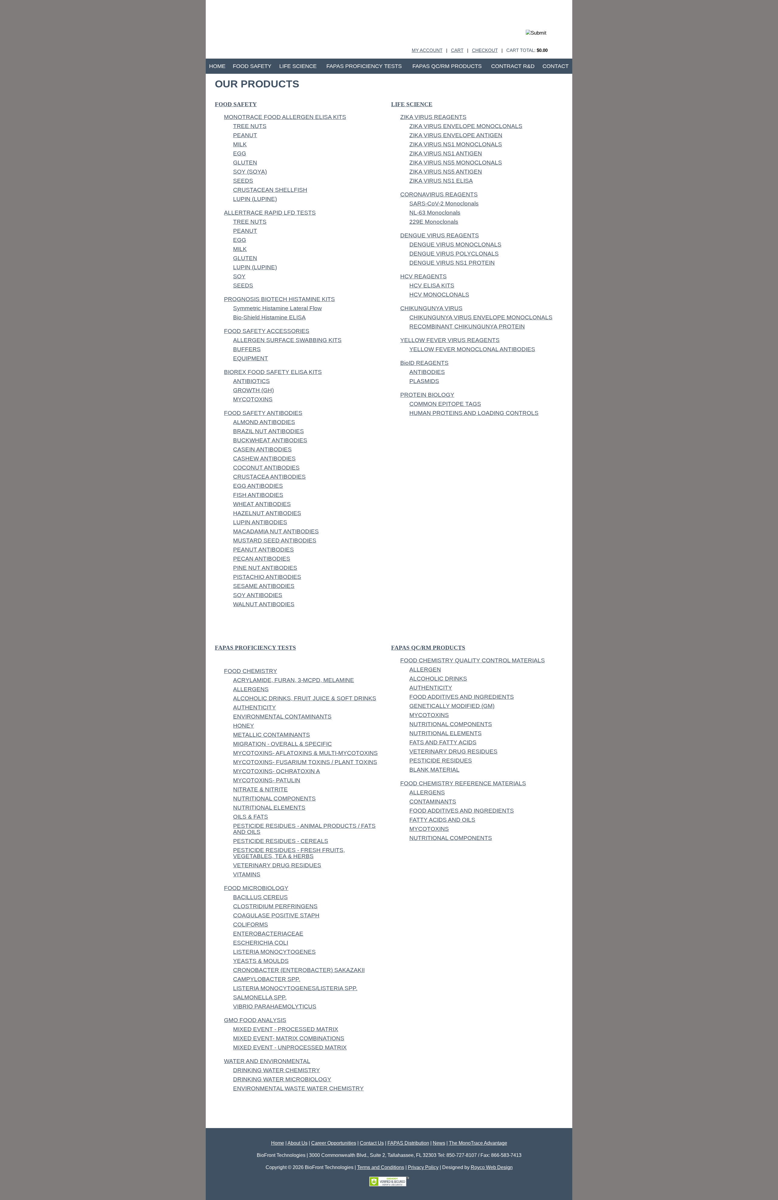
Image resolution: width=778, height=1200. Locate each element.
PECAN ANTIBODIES (261, 559)
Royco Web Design (492, 1167)
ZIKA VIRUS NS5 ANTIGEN (445, 171)
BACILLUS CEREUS (260, 897)
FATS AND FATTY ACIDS (443, 742)
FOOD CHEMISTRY (250, 671)
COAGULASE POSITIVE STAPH (276, 915)
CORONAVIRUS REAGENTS (439, 194)
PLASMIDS (424, 381)
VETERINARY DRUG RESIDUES (277, 865)
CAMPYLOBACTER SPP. (266, 979)
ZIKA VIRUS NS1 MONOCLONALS (455, 144)
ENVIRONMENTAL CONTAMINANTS (282, 716)
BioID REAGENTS (424, 363)
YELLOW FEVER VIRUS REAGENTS (450, 340)
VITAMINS (246, 874)
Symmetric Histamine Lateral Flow (277, 308)
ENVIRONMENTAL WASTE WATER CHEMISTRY (298, 1088)
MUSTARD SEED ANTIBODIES (274, 540)
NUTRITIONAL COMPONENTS (274, 798)
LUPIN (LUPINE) (255, 199)
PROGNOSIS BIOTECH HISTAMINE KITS (279, 299)
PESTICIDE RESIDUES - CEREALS (280, 841)
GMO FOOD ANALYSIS (255, 1020)
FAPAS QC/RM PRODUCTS (428, 647)
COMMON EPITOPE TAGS (445, 404)
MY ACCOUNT (427, 50)
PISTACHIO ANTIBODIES (267, 577)
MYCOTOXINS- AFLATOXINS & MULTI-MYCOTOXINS (305, 753)
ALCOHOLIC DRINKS (438, 678)
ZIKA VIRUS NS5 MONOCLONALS (455, 162)
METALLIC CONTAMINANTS (271, 735)
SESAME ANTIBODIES (263, 586)
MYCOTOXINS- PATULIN (266, 780)
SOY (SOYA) (250, 171)
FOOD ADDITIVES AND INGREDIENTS (461, 697)
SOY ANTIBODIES (257, 595)
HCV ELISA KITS (431, 285)
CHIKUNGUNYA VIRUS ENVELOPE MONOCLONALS (481, 317)
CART (457, 50)
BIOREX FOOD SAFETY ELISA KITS (273, 372)
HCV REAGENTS (423, 276)
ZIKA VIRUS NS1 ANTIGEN (445, 153)
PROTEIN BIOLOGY (427, 395)
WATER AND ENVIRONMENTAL (267, 1061)
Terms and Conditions (380, 1167)
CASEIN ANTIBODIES (262, 449)
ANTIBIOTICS (251, 381)
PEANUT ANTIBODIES (263, 549)
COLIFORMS (250, 924)
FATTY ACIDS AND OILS (442, 820)
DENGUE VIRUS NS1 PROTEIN (452, 263)
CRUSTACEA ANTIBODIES (269, 477)
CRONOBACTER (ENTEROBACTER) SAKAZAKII (299, 970)
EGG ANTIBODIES (258, 486)
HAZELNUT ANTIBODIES (267, 513)
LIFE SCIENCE (411, 104)
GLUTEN (245, 162)
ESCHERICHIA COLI (260, 943)
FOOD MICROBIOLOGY (256, 888)
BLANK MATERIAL (434, 770)
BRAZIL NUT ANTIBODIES (268, 431)
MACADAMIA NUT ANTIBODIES (276, 531)
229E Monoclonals (433, 222)
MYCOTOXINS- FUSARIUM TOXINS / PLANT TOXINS (305, 762)
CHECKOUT (485, 50)
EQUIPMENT (250, 358)
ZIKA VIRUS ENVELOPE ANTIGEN (455, 135)
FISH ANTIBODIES (258, 495)
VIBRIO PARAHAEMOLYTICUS (274, 1006)
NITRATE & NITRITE (260, 789)
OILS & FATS (250, 817)
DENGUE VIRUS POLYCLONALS (454, 253)
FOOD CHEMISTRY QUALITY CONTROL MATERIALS (472, 660)
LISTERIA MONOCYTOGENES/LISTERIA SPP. (295, 988)
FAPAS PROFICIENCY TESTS (255, 647)
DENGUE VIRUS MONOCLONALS (455, 244)
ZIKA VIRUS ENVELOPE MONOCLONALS (465, 126)
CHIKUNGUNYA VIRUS (431, 308)
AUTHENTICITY (254, 707)
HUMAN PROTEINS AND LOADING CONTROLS (474, 413)
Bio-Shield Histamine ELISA (269, 317)
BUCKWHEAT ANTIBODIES (270, 440)
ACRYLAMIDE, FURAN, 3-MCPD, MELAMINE (293, 680)
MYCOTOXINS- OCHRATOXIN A (276, 771)
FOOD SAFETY (236, 104)
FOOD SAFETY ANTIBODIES (263, 413)
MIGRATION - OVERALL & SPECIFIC (282, 744)
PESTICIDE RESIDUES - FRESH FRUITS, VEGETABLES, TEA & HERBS (289, 853)
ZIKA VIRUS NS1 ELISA (441, 181)
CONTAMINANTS (432, 801)
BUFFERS (247, 349)
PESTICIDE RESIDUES (440, 760)
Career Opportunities (333, 1143)
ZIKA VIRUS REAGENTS (433, 117)
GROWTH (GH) (253, 390)
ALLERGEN (425, 669)
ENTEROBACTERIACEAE (268, 933)
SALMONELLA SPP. (260, 997)
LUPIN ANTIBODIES (260, 522)
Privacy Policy (423, 1167)
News (439, 1143)
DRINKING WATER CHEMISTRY (276, 1070)
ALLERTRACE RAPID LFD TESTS (270, 212)
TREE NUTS (250, 126)
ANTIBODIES (427, 372)
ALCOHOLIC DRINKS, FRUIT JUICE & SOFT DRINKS (304, 698)
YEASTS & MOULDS (261, 961)
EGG (239, 153)
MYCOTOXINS (253, 399)
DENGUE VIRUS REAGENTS (439, 235)
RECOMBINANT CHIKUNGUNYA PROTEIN (467, 326)
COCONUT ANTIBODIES (266, 467)
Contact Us (372, 1143)
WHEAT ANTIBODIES (262, 504)
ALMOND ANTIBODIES (264, 422)
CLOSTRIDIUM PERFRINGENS (275, 906)
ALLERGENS (251, 689)
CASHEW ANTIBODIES (264, 458)
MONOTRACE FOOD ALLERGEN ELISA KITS (285, 117)
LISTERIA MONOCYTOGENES (274, 952)
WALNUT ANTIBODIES (263, 604)
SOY (239, 276)
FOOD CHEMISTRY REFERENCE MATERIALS (463, 783)
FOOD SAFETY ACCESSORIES (266, 331)
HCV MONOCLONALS (439, 294)
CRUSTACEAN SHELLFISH (270, 190)
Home (277, 1143)
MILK (240, 144)
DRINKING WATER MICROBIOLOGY (282, 1079)
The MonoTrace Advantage (478, 1143)
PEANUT (245, 135)
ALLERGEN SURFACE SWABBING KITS (287, 340)
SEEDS (243, 181)
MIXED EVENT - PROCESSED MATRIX (285, 1029)
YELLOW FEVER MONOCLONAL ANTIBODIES (472, 349)
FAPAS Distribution (408, 1143)
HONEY (243, 725)
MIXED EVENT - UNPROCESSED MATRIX (290, 1047)
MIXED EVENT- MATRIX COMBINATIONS (288, 1038)
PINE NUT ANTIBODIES (265, 568)
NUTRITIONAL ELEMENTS (269, 807)
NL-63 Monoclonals (434, 212)
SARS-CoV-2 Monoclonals (444, 203)
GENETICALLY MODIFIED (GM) (451, 706)
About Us (297, 1143)
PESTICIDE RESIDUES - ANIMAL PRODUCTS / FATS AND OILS (304, 829)
